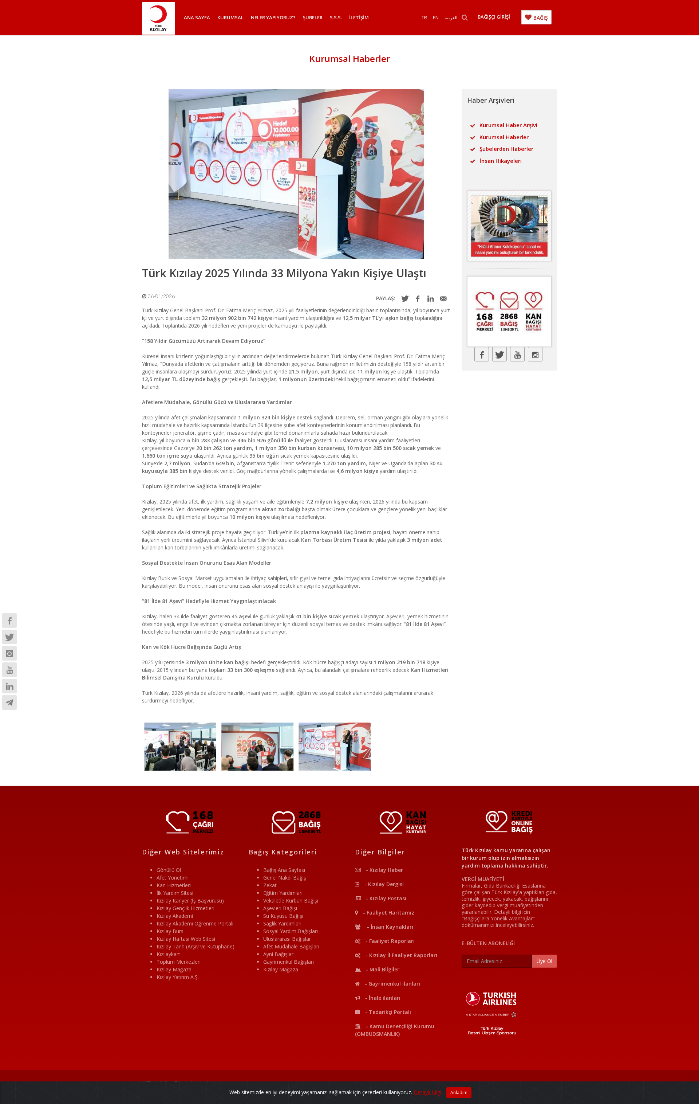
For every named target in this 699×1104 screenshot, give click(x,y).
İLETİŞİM (359, 17)
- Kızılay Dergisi (383, 884)
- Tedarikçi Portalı (387, 1012)
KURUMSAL (230, 17)
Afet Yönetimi (173, 877)
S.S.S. (336, 17)
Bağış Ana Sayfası (284, 869)
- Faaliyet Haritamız (388, 912)
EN (436, 17)
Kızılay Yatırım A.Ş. (178, 977)
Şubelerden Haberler (506, 148)
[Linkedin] (9, 686)
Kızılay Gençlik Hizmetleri (185, 908)
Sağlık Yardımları (282, 923)
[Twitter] (9, 637)
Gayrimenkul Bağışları (288, 961)
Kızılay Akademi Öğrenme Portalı (195, 923)
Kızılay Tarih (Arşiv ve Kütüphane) (195, 946)
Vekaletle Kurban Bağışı (290, 900)
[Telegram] (9, 702)
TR (424, 17)
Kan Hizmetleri (174, 885)
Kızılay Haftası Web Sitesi (186, 938)
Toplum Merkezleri (179, 961)
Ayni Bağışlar (278, 954)
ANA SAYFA (197, 17)
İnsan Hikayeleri (500, 160)
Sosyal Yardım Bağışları (290, 931)
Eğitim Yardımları (283, 892)
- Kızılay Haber (383, 869)
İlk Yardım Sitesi (175, 892)
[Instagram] (9, 653)
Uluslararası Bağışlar (287, 938)
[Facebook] (9, 620)
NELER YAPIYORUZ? (273, 17)
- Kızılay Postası (385, 898)
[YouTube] (9, 669)
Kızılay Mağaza (174, 969)
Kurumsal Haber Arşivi (508, 125)
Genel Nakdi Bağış (284, 877)
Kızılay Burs (170, 931)
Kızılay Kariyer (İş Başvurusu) (190, 900)
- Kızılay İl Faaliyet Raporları (400, 955)
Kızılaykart (168, 954)
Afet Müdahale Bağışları (291, 946)
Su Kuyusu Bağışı (283, 915)
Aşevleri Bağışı (280, 908)
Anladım (458, 1092)
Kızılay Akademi (175, 915)
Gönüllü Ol (169, 869)
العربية (451, 17)
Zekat (270, 885)
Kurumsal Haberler (504, 137)
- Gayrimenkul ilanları (391, 983)
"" (498, 918)
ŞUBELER (313, 17)
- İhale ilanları (382, 997)
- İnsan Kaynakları (388, 926)
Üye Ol (544, 961)
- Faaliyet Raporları (389, 940)
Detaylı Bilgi (427, 1092)
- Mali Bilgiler (381, 969)
